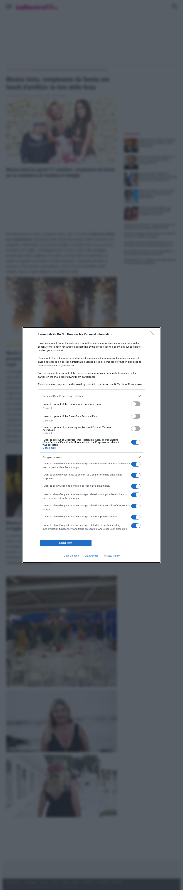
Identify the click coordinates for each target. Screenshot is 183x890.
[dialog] (91, 445)
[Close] (153, 334)
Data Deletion (71, 555)
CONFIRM (65, 543)
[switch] (135, 403)
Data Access (91, 555)
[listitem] (91, 396)
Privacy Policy (112, 555)
